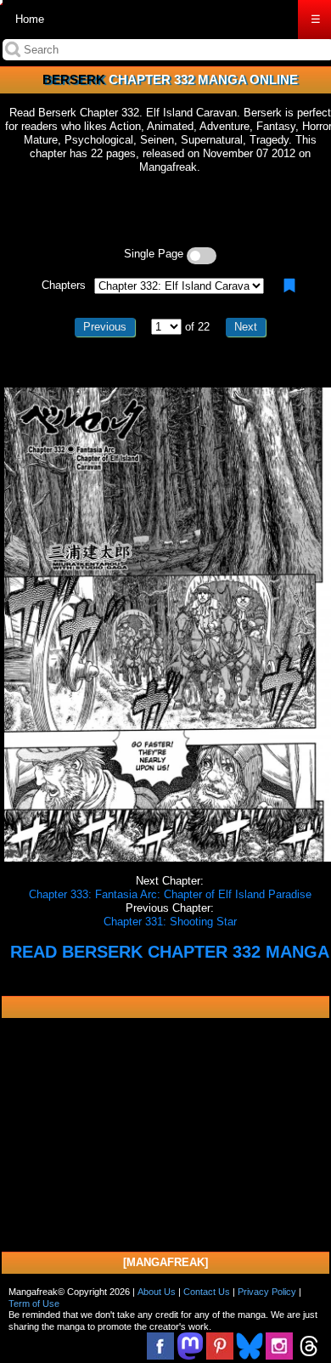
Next (245, 326)
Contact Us (206, 1292)
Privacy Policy (267, 1292)
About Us (156, 1292)
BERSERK (73, 79)
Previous (104, 326)
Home (29, 19)
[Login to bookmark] (289, 285)
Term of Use (33, 1303)
